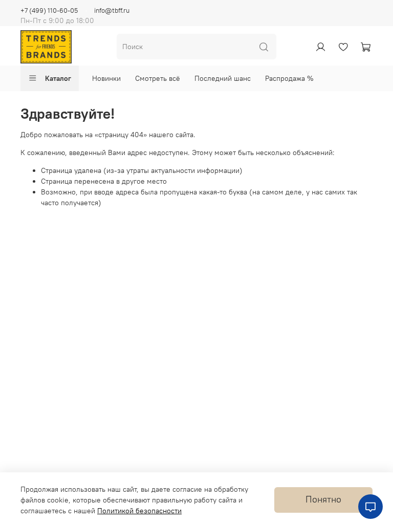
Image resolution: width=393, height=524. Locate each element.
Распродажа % (289, 78)
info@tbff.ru (111, 10)
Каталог (58, 78)
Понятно (323, 499)
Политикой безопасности (139, 510)
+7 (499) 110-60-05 (49, 10)
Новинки (106, 78)
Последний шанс (222, 78)
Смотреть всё (157, 78)
